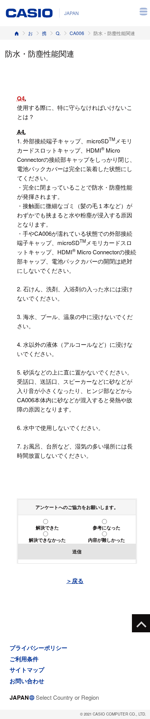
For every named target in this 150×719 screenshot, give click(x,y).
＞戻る (74, 580)
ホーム (16, 33)
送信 (77, 551)
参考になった (106, 527)
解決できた (47, 527)
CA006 (77, 33)
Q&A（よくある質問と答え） (58, 33)
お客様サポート (30, 33)
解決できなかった (47, 539)
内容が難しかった (106, 539)
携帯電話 (44, 33)
